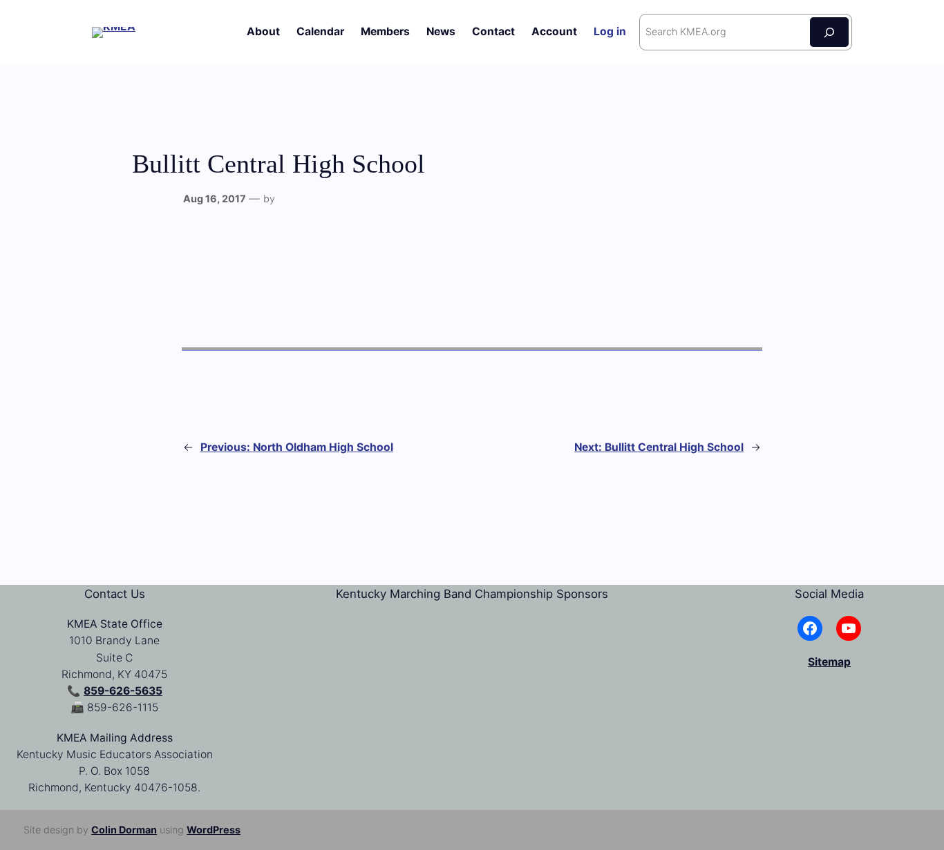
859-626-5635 (123, 690)
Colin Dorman (124, 829)
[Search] (829, 32)
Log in (610, 31)
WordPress (213, 829)
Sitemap (829, 661)
